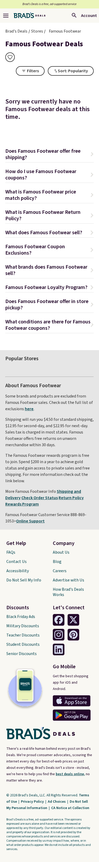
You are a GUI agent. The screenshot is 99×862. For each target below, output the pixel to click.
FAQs (10, 552)
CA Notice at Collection (70, 808)
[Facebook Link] (58, 620)
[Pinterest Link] (73, 634)
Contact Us (16, 561)
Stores (37, 31)
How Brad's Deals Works (68, 592)
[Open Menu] (6, 15)
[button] (49, 155)
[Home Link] (30, 15)
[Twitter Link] (73, 620)
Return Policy (71, 498)
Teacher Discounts (23, 635)
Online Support (30, 521)
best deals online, (70, 774)
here (29, 409)
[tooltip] (10, 57)
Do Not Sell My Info (23, 580)
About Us (61, 552)
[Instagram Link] (58, 634)
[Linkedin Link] (58, 649)
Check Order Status (39, 498)
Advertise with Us (68, 580)
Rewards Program (22, 504)
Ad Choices (57, 801)
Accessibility (17, 571)
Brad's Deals (16, 31)
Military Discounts (22, 626)
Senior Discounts (21, 653)
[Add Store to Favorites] (10, 57)
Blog (57, 561)
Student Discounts (23, 644)
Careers (60, 571)
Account (89, 15)
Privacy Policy (33, 801)
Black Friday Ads (20, 616)
